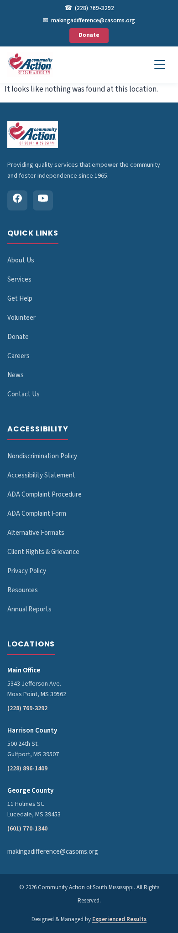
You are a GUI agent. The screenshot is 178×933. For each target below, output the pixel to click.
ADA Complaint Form (36, 513)
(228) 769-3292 (89, 8)
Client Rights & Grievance (43, 552)
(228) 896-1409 (27, 768)
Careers (18, 356)
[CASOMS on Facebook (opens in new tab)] (17, 200)
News (15, 375)
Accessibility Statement (41, 475)
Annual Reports (29, 609)
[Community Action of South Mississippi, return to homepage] (30, 64)
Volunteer (21, 318)
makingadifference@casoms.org (89, 20)
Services (19, 279)
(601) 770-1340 (27, 828)
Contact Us (23, 394)
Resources (22, 590)
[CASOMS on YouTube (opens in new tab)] (43, 200)
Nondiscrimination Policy (42, 456)
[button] (160, 65)
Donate (89, 35)
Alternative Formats (35, 533)
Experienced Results (119, 919)
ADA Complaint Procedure (44, 494)
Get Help (19, 298)
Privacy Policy (26, 571)
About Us (20, 260)
